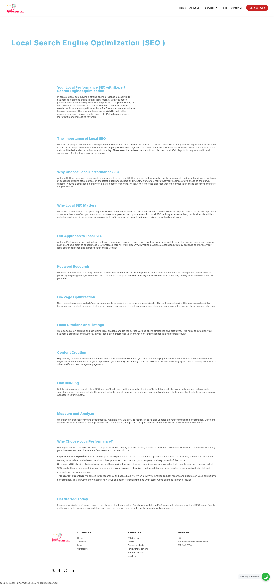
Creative (132, 556)
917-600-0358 (257, 7)
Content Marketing (136, 545)
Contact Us (237, 7)
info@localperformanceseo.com (193, 541)
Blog (224, 7)
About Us (194, 7)
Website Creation (136, 552)
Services (210, 7)
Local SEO (132, 541)
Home (182, 7)
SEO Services (134, 538)
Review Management (138, 549)
